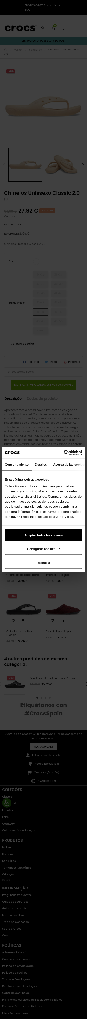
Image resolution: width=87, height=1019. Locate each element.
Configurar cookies (41, 549)
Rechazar (43, 562)
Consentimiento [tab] (17, 464)
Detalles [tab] (41, 464)
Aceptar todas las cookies (43, 535)
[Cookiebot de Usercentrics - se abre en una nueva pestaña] (63, 453)
